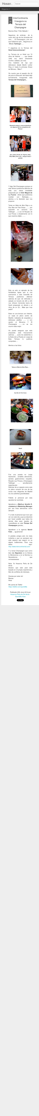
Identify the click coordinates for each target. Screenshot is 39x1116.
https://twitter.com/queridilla (18, 587)
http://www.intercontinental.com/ (19, 546)
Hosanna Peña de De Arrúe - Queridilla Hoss (20, 595)
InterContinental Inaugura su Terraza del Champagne (20, 22)
